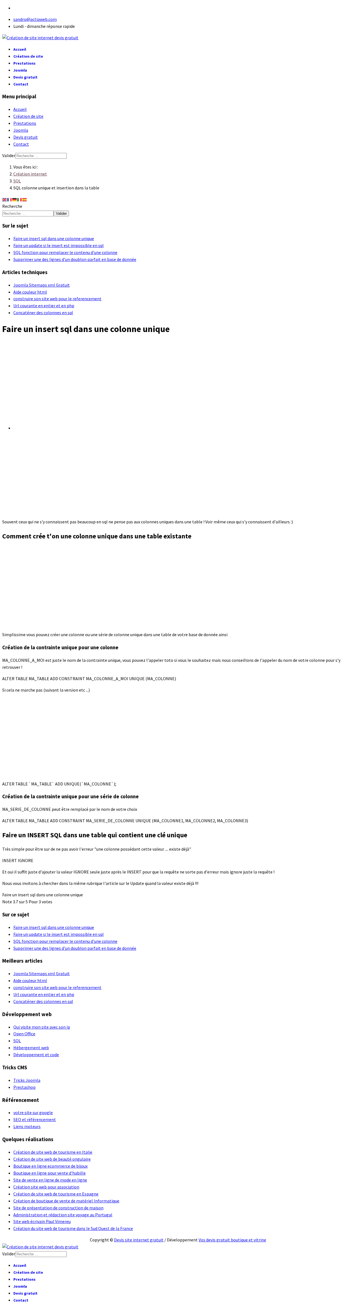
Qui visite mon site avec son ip (41, 1027)
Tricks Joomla (26, 1080)
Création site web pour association (46, 1187)
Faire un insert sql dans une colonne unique (53, 238)
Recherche (12, 206)
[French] (9, 199)
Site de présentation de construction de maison (58, 1208)
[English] (4, 199)
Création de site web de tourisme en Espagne (55, 1194)
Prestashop (24, 1087)
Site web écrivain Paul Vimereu (42, 1221)
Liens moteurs (27, 1126)
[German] (14, 199)
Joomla (20, 70)
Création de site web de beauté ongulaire (52, 1159)
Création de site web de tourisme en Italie (52, 1152)
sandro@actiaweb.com (35, 19)
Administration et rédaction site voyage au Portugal (62, 1214)
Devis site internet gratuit (139, 1240)
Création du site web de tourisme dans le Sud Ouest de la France (73, 1228)
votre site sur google (33, 1112)
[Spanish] (24, 199)
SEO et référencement (34, 1119)
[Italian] (19, 199)
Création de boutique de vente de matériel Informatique (66, 1201)
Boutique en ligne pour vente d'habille (49, 1173)
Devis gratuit (25, 77)
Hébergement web (31, 1047)
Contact (20, 84)
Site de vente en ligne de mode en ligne (50, 1180)
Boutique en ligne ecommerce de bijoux (50, 1166)
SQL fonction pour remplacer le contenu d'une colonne (65, 252)
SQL (17, 1040)
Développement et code (36, 1054)
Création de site (28, 56)
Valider (8, 155)
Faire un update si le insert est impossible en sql (58, 245)
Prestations (24, 63)
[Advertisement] (178, 381)
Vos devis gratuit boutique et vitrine (232, 1240)
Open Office (24, 1033)
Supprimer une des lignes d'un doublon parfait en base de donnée (74, 259)
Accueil (19, 49)
